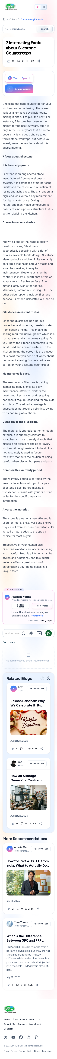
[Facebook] (21, 1037)
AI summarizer (23, 88)
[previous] (42, 678)
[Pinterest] (36, 1037)
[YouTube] (13, 1037)
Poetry (23, 1019)
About (37, 1051)
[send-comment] (48, 633)
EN (38, 7)
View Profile (42, 606)
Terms (22, 1051)
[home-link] (4, 19)
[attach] (31, 633)
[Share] (39, 61)
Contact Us (9, 1029)
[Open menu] (51, 7)
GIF (39, 633)
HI (44, 7)
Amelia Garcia (21, 847)
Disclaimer (47, 1051)
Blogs (15, 1019)
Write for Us (34, 1019)
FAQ (29, 1051)
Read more (37, 615)
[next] (49, 678)
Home (7, 1019)
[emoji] (23, 633)
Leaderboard (35, 1024)
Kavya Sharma (21, 687)
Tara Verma (21, 922)
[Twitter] (6, 1037)
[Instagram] (28, 1037)
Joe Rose (21, 762)
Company (22, 1024)
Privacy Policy (10, 1051)
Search (45, 28)
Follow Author (20, 606)
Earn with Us (9, 1024)
